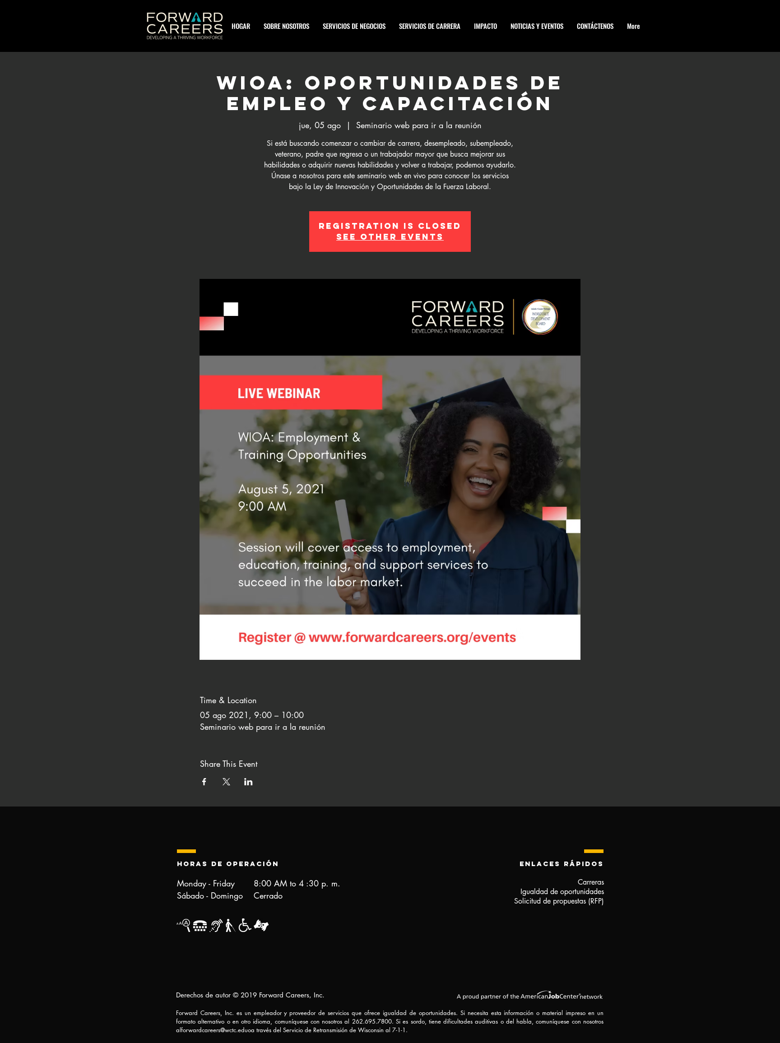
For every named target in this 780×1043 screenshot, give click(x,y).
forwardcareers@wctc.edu (214, 1030)
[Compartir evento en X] (226, 781)
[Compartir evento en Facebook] (204, 781)
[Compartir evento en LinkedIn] (248, 781)
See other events (390, 237)
